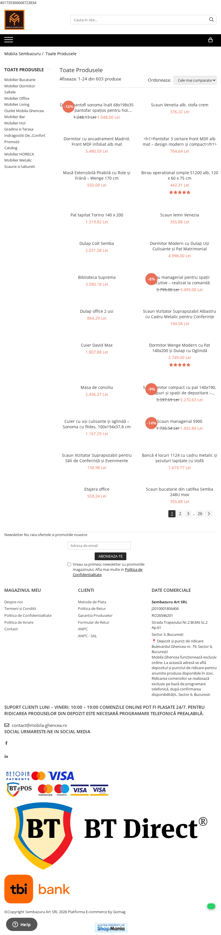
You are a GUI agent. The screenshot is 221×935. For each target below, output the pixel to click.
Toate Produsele (61, 53)
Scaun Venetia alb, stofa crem (179, 104)
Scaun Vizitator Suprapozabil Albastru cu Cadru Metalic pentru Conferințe (179, 313)
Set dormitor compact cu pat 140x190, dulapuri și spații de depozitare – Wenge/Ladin (179, 390)
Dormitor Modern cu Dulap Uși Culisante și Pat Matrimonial (179, 246)
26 (200, 513)
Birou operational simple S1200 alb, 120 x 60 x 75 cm (179, 175)
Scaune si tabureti (19, 166)
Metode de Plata (92, 601)
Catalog (10, 147)
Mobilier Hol (14, 123)
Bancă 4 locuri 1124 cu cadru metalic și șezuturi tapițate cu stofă (179, 457)
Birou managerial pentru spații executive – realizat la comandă (179, 279)
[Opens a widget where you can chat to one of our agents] (21, 925)
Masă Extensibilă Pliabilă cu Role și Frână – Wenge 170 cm (96, 175)
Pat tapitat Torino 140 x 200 (97, 215)
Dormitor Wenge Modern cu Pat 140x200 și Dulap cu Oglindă (179, 347)
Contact (11, 628)
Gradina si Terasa (18, 129)
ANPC (83, 628)
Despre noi (13, 601)
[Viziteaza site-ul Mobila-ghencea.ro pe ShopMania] (111, 927)
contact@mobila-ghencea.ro (39, 725)
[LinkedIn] (6, 756)
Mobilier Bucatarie (19, 79)
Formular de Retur (93, 622)
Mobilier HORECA (19, 154)
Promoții (11, 141)
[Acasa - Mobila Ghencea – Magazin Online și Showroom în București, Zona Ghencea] (33, 20)
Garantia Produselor (95, 615)
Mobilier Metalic (18, 160)
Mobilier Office (16, 98)
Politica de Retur (92, 608)
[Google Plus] (6, 749)
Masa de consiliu (97, 387)
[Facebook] (6, 743)
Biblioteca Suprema (97, 277)
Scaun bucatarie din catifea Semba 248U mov (179, 491)
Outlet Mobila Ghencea (24, 110)
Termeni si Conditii (20, 608)
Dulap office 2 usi (96, 311)
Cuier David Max (97, 345)
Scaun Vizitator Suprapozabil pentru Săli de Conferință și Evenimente (97, 457)
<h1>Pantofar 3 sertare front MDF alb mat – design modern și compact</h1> (180, 141)
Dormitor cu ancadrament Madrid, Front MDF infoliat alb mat (97, 141)
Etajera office (96, 489)
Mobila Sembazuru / (24, 53)
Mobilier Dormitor (19, 86)
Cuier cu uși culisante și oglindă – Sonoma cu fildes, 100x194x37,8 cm (97, 423)
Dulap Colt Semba (96, 243)
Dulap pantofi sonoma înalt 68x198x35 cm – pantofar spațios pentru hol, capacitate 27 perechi (97, 107)
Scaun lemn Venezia (179, 215)
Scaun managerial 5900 (179, 421)
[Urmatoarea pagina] (208, 513)
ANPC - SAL (87, 635)
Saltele (10, 92)
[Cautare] (211, 19)
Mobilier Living (16, 104)
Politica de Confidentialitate (28, 615)
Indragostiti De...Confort (24, 135)
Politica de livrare (18, 622)
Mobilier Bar (14, 116)
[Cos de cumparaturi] (210, 40)
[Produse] (9, 41)
